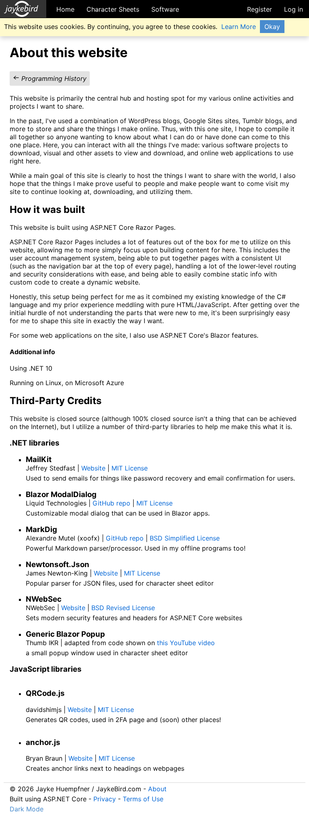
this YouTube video (186, 643)
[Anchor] (92, 209)
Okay (272, 27)
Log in (293, 9)
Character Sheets (113, 9)
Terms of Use (143, 799)
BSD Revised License (123, 608)
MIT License (129, 468)
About (157, 789)
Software (165, 9)
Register (259, 9)
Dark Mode (26, 809)
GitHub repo (111, 503)
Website (93, 468)
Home (65, 9)
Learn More (238, 27)
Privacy (104, 799)
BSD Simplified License (185, 538)
